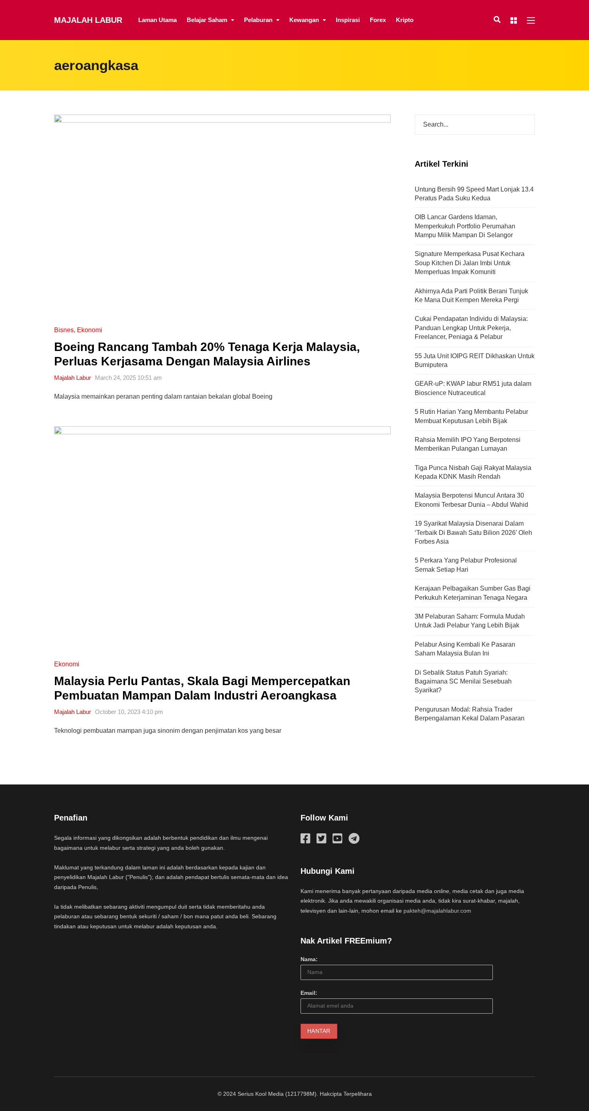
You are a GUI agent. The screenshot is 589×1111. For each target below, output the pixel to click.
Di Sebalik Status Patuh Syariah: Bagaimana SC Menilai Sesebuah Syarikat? (463, 681)
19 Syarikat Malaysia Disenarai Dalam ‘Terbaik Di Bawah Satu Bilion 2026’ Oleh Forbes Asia (473, 532)
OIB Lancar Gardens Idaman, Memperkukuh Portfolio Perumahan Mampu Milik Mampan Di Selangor (465, 226)
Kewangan (304, 19)
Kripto (405, 19)
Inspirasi (348, 19)
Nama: (309, 959)
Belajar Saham (207, 19)
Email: (309, 993)
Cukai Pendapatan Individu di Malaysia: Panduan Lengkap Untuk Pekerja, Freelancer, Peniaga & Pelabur (471, 327)
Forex (378, 19)
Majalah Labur (88, 20)
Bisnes (64, 330)
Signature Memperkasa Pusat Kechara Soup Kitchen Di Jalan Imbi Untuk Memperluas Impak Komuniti (469, 262)
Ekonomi (89, 330)
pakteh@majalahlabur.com (437, 910)
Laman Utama (157, 19)
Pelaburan (258, 19)
